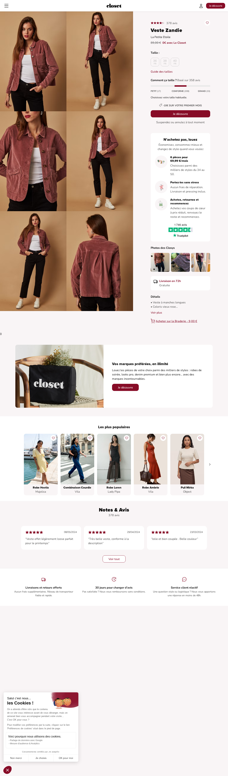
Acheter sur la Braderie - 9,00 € (176, 321)
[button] (7, 770)
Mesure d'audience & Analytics (25, 743)
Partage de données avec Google (26, 740)
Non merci (16, 758)
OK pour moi (66, 758)
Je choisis (40, 758)
